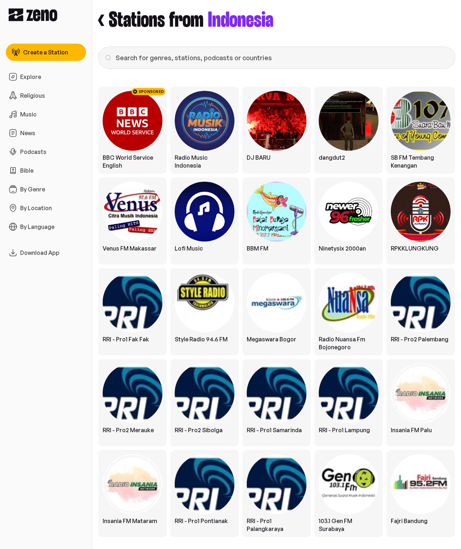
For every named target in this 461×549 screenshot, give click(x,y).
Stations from (191, 20)
